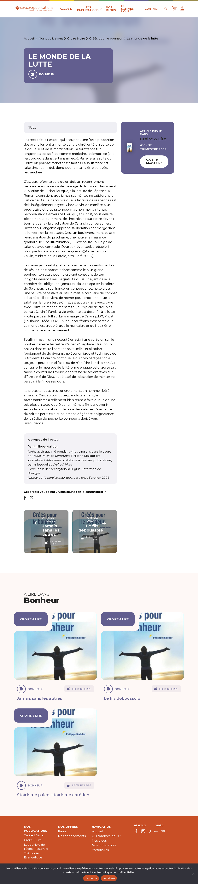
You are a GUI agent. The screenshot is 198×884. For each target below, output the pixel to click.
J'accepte (91, 878)
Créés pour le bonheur (106, 38)
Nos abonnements (72, 836)
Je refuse (109, 878)
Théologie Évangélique (33, 855)
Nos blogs (111, 9)
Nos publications (87, 9)
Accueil (66, 8)
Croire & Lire (76, 38)
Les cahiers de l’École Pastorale (36, 847)
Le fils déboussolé (122, 698)
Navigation (101, 826)
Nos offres (68, 826)
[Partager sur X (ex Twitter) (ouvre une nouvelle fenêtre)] (32, 498)
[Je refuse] (193, 874)
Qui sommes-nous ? (128, 8)
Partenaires (100, 850)
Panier (62, 831)
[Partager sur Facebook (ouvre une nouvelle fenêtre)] (25, 498)
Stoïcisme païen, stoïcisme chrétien (53, 794)
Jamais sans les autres (39, 698)
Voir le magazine (154, 161)
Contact (152, 8)
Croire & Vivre (34, 835)
